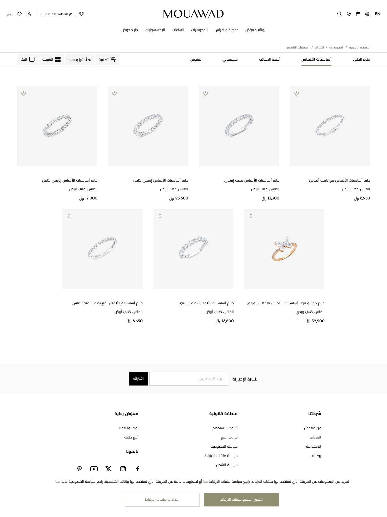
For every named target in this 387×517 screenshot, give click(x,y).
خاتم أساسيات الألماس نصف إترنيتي (251, 181)
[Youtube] (94, 469)
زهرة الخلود (361, 60)
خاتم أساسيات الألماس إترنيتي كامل (160, 181)
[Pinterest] (79, 469)
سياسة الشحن (227, 465)
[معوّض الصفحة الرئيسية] (193, 13)
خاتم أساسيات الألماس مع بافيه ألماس (339, 181)
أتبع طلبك (131, 438)
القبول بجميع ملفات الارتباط (241, 500)
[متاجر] (349, 14)
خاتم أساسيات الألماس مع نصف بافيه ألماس (107, 303)
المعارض (314, 438)
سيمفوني (230, 60)
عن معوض (312, 428)
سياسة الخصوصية (224, 447)
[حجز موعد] (358, 14)
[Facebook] (137, 469)
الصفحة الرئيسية (359, 47)
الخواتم (319, 47)
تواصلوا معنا (128, 428)
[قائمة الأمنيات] (19, 14)
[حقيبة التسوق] (10, 13)
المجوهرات (336, 47)
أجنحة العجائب (269, 60)
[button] (357, 170)
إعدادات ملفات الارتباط (162, 500)
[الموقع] (367, 15)
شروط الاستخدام (225, 428)
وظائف (315, 456)
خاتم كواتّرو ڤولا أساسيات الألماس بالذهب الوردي (286, 303)
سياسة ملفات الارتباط (221, 456)
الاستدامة (313, 447)
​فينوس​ (195, 60)
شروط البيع (229, 438)
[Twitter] (108, 469)
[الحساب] (29, 14)
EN (377, 14)
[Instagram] (123, 469)
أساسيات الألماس (316, 60)
